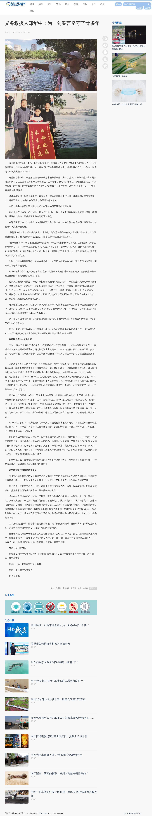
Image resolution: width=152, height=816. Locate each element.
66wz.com (43, 813)
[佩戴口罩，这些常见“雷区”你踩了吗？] (129, 91)
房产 (93, 4)
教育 (102, 4)
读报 (140, 8)
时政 (32, 4)
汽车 (85, 4)
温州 (41, 4)
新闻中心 (93, 588)
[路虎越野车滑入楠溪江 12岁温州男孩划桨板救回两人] (129, 35)
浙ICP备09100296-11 (133, 813)
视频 (76, 4)
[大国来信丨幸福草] (129, 63)
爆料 (149, 8)
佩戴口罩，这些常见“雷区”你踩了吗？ (128, 104)
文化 (58, 4)
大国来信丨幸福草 (119, 76)
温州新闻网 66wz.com (25, 582)
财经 (50, 4)
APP (119, 4)
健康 (32, 11)
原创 (67, 4)
